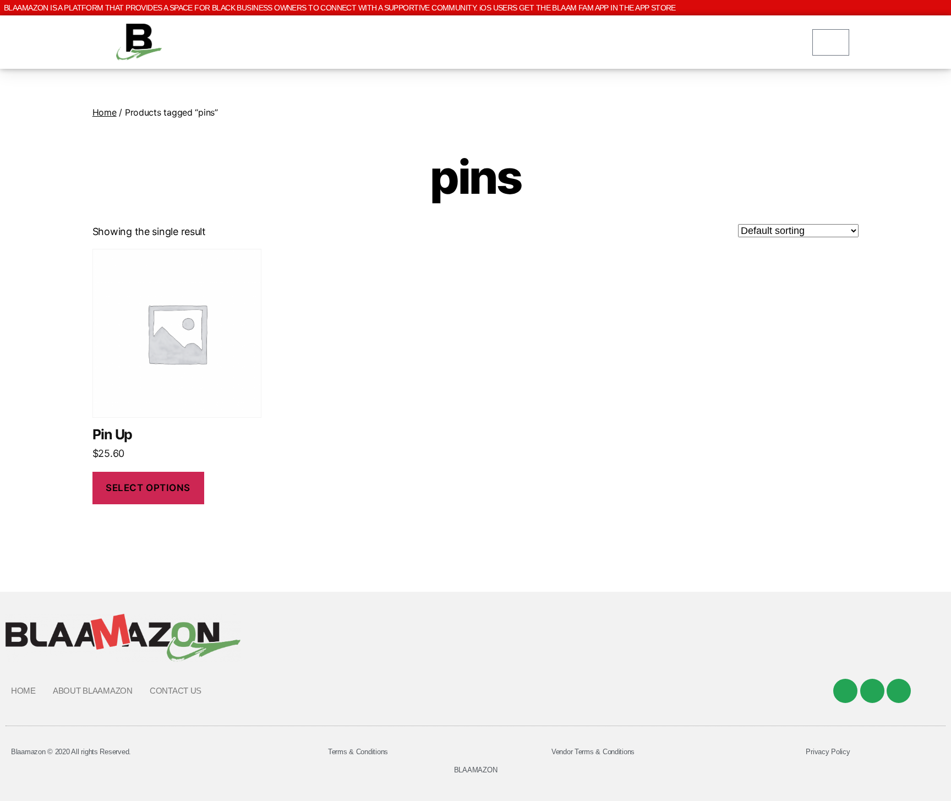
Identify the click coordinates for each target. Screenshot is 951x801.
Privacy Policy (828, 752)
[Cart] (830, 42)
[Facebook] (845, 691)
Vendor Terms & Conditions (593, 752)
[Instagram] (899, 691)
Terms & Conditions (358, 752)
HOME (23, 690)
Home (104, 112)
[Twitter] (872, 691)
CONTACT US (175, 690)
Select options (148, 487)
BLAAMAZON (476, 770)
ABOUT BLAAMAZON (93, 690)
